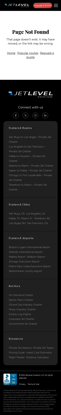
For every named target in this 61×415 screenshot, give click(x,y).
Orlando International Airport (26, 252)
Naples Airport (17, 256)
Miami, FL (27, 218)
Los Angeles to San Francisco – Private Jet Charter (27, 149)
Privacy (22, 384)
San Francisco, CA (37, 223)
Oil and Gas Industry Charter (25, 304)
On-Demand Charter (21, 295)
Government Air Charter (23, 323)
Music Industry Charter (22, 309)
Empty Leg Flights (20, 314)
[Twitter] (25, 115)
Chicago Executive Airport (24, 261)
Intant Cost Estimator (39, 352)
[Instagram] (35, 115)
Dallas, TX (14, 218)
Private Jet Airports (20, 347)
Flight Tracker (17, 357)
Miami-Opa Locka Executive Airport (30, 266)
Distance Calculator (37, 357)
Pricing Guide (17, 352)
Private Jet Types (43, 347)
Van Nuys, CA (17, 213)
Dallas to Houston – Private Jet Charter (27, 158)
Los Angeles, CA (35, 213)
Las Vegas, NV (17, 223)
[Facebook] (16, 115)
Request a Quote (43, 5)
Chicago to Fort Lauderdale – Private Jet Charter (30, 178)
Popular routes (27, 53)
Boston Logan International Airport (29, 247)
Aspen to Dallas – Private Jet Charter (30, 170)
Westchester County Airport (25, 271)
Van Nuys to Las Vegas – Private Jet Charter (30, 139)
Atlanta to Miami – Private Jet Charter (31, 165)
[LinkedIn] (45, 115)
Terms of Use (33, 384)
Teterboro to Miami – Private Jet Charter (28, 187)
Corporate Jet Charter (21, 319)
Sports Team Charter (21, 299)
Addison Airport (36, 256)
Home (11, 53)
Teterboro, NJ (42, 218)
